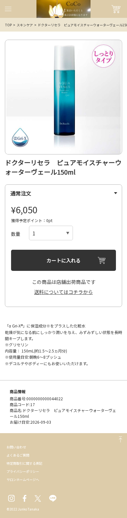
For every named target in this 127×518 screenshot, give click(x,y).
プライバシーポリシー (23, 471)
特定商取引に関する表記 (24, 463)
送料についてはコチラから (63, 291)
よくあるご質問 (18, 455)
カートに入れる (64, 260)
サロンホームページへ (23, 479)
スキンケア (25, 24)
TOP (8, 24)
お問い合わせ (16, 447)
